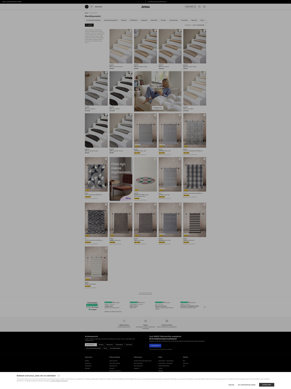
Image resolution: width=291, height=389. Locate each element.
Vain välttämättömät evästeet (246, 384)
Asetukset (231, 384)
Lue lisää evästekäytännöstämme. (59, 380)
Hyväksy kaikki (266, 384)
